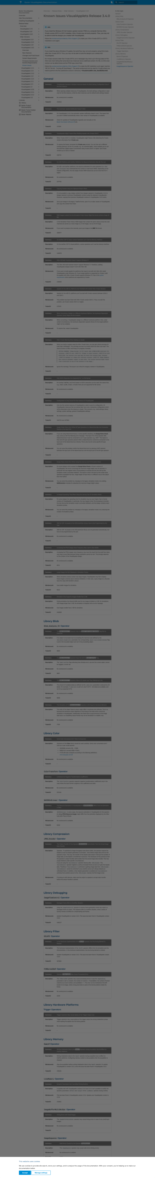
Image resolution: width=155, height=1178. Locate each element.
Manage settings (41, 1173)
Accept (25, 1173)
